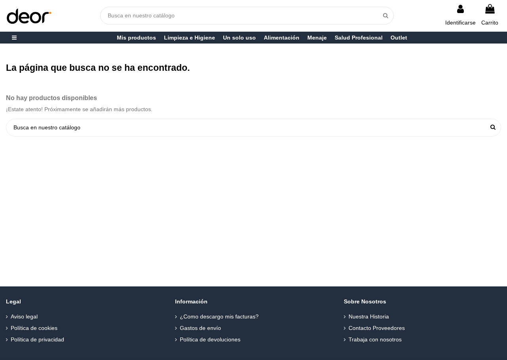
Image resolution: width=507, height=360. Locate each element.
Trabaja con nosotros (375, 339)
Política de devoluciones (210, 339)
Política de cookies (34, 328)
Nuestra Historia (369, 316)
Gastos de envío (200, 328)
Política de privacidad (37, 339)
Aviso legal (24, 316)
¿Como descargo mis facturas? (219, 316)
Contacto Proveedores (377, 328)
